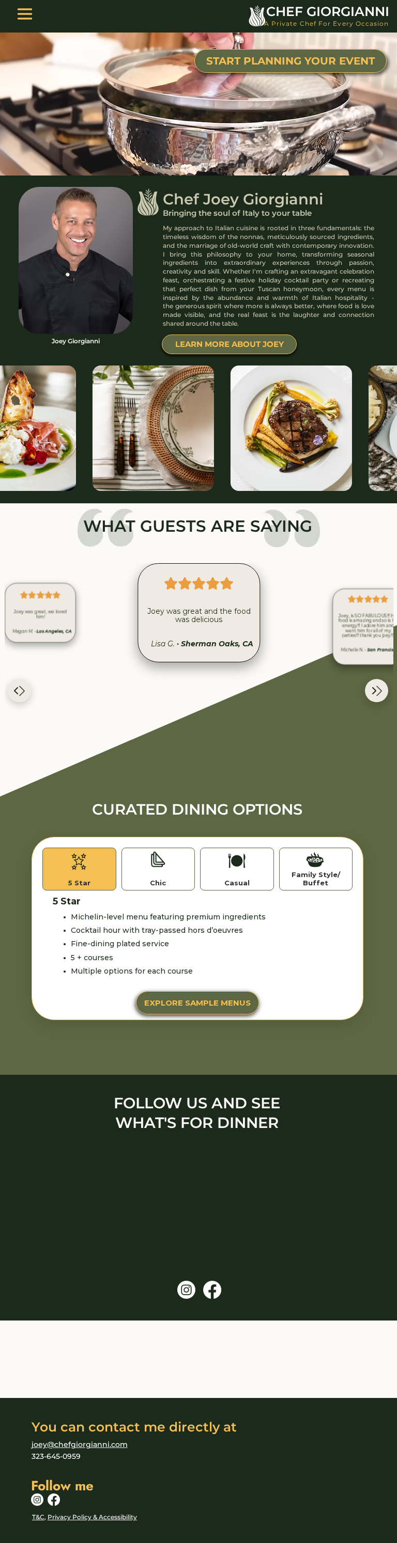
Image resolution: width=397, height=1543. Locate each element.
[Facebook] (212, 1290)
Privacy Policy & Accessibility (92, 1517)
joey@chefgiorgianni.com (80, 1444)
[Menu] (25, 14)
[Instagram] (186, 1290)
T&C (38, 1517)
